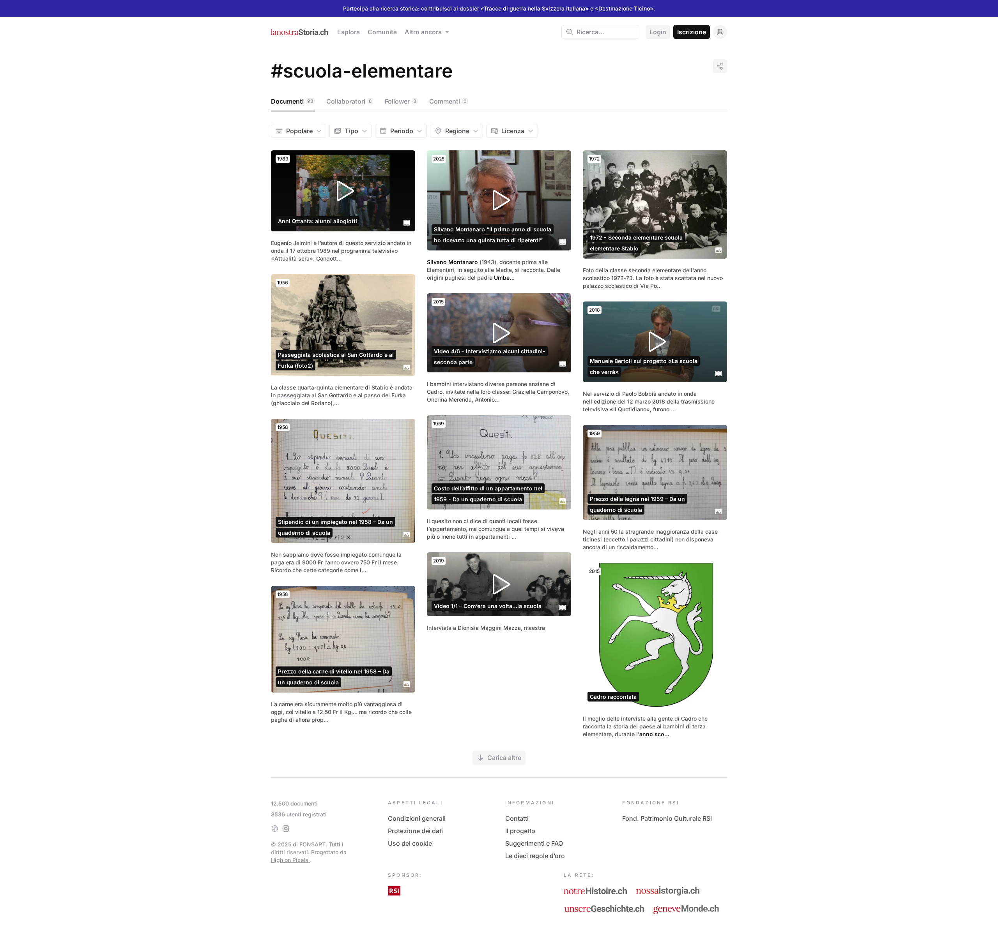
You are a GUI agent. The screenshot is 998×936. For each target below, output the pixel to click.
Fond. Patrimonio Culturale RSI (667, 818)
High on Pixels (290, 860)
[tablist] (499, 101)
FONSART (312, 844)
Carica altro (504, 757)
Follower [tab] (400, 101)
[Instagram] (286, 828)
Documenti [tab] (292, 101)
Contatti (517, 818)
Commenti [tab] (448, 101)
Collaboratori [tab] (349, 101)
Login (657, 32)
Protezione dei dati (415, 831)
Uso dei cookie (410, 843)
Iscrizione (691, 32)
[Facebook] (275, 828)
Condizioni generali (417, 818)
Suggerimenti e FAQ (534, 843)
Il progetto (520, 831)
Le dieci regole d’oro (535, 856)
